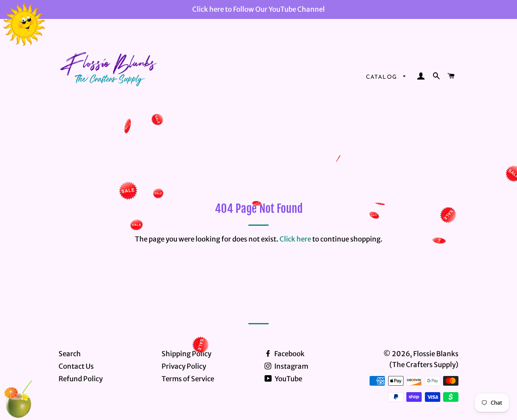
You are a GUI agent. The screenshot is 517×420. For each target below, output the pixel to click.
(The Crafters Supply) (423, 364)
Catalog (382, 77)
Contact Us (76, 366)
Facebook (289, 353)
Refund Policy (81, 378)
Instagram (290, 366)
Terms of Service (188, 378)
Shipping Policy (186, 353)
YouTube (287, 378)
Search (70, 353)
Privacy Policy (184, 366)
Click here (295, 239)
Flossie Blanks (435, 353)
